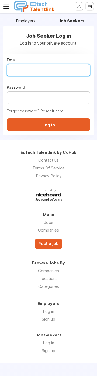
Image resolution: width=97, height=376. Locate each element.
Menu (7, 7)
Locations (48, 278)
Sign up (48, 319)
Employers (26, 21)
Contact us (48, 160)
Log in (48, 311)
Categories (48, 286)
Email (12, 60)
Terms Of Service (48, 168)
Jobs (48, 222)
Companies (48, 230)
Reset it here (52, 111)
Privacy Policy (48, 175)
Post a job (48, 243)
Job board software (48, 199)
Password (16, 87)
